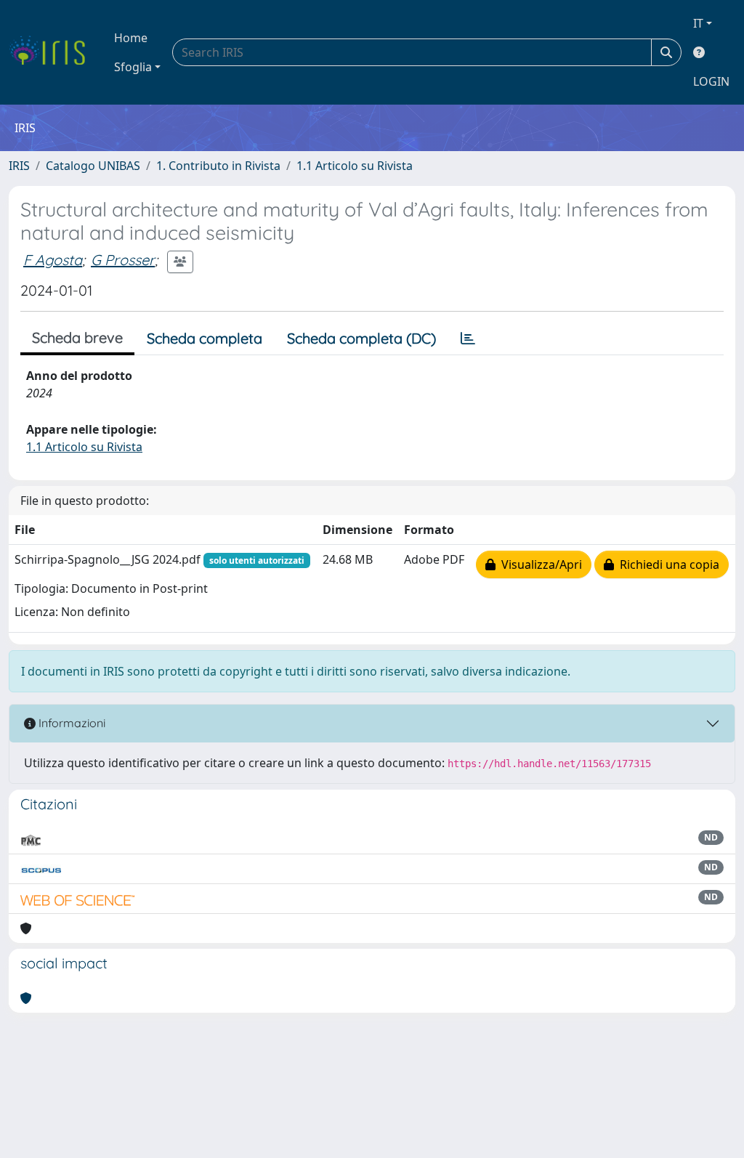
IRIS (19, 166)
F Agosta (52, 260)
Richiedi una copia (666, 564)
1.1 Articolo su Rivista (354, 166)
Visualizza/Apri (539, 564)
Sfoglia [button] (133, 67)
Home (130, 38)
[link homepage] (53, 52)
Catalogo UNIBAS (93, 166)
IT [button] (698, 23)
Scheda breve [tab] (77, 337)
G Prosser (123, 260)
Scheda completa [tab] (204, 338)
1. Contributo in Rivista (218, 166)
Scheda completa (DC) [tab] (361, 338)
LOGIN (711, 81)
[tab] (468, 338)
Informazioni (70, 723)
